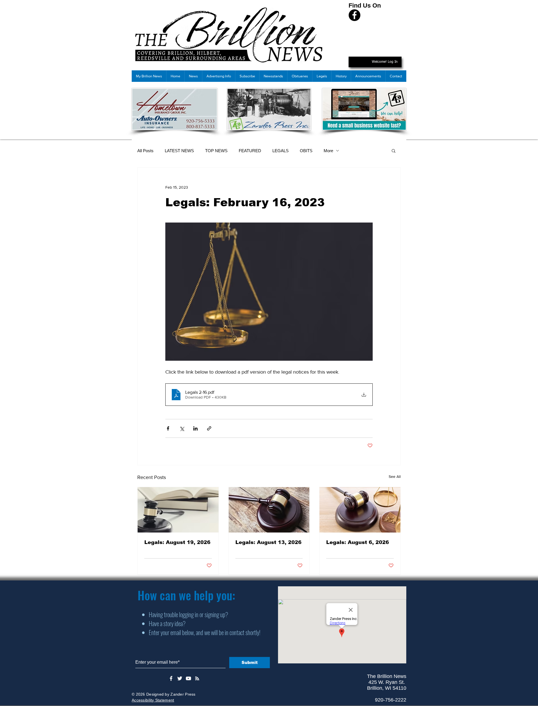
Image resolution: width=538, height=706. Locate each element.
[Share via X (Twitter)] (181, 428)
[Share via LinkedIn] (195, 428)
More (328, 150)
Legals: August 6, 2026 (357, 542)
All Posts (145, 150)
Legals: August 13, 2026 (268, 542)
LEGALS (280, 150)
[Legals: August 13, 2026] (269, 510)
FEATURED (250, 150)
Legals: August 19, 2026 (177, 542)
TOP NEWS (216, 150)
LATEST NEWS (179, 150)
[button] (393, 150)
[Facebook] (354, 15)
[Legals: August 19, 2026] (178, 510)
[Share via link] (209, 428)
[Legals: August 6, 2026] (359, 510)
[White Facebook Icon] (171, 678)
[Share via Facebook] (168, 428)
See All (395, 476)
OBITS (306, 150)
